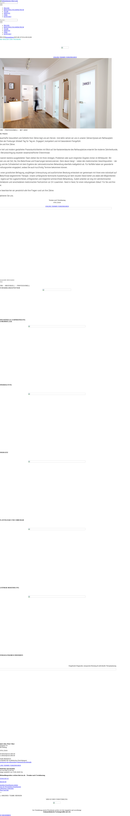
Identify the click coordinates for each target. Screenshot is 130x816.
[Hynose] (56, 529)
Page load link (4, 790)
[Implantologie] (56, 462)
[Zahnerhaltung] (56, 326)
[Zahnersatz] (56, 394)
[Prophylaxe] (57, 290)
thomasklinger (10, 37)
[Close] (1, 792)
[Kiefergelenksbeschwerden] (56, 597)
